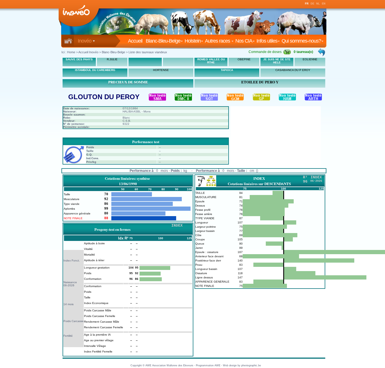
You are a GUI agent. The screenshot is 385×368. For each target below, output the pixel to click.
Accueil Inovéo (88, 52)
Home (71, 52)
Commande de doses (265, 52)
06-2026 (68, 285)
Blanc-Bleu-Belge (163, 41)
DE (312, 3)
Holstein (193, 41)
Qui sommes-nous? (301, 41)
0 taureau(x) (303, 52)
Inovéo (85, 41)
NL (318, 3)
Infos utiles (266, 41)
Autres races (218, 41)
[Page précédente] (321, 52)
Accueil (136, 41)
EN (324, 3)
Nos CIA (243, 41)
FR (307, 3)
